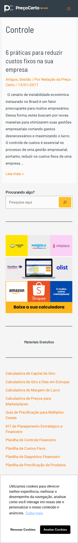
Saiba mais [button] (34, 513)
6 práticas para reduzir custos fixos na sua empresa (34, 60)
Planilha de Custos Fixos (26, 448)
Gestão (25, 79)
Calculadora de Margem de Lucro (33, 390)
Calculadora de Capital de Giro (30, 373)
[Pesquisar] (65, 202)
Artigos (12, 79)
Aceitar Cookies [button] (55, 529)
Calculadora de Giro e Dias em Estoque (37, 382)
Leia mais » (15, 174)
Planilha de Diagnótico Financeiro (33, 456)
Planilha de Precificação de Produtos (36, 465)
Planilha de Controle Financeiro (31, 440)
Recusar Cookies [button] (23, 529)
